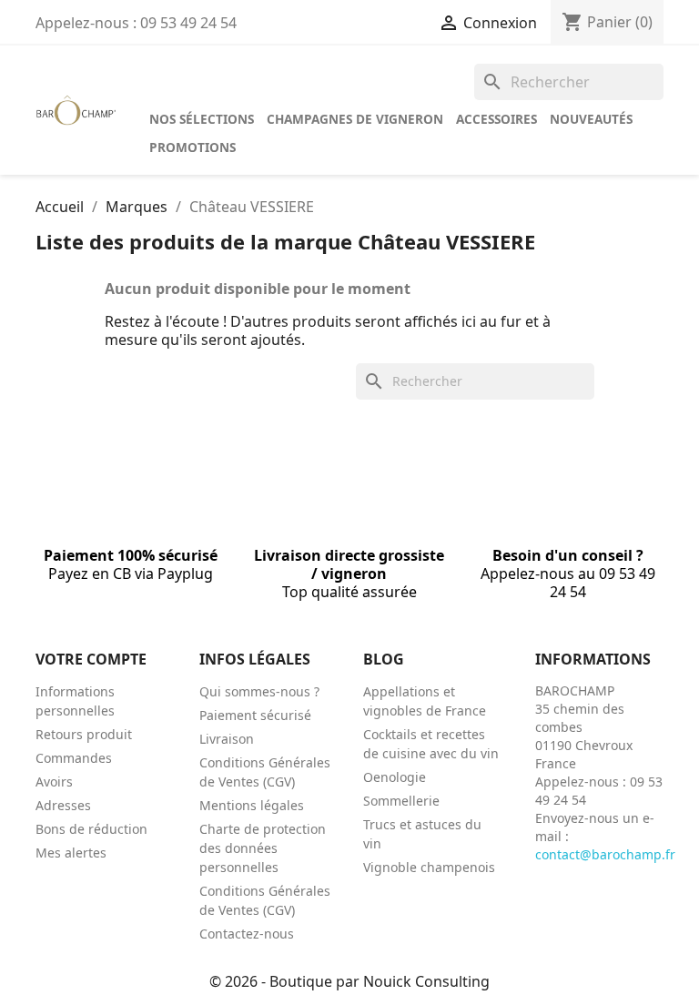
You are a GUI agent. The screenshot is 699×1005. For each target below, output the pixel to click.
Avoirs (54, 781)
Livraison (226, 738)
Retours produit (83, 734)
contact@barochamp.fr (605, 854)
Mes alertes (70, 852)
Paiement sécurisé (255, 715)
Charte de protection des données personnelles (262, 848)
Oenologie (394, 777)
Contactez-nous (246, 933)
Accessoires (496, 118)
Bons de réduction (91, 829)
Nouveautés (591, 118)
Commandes (73, 757)
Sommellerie (401, 800)
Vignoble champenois (429, 867)
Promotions (192, 147)
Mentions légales (251, 805)
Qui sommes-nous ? (259, 691)
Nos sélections (201, 118)
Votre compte (91, 659)
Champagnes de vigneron (355, 118)
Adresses (63, 805)
